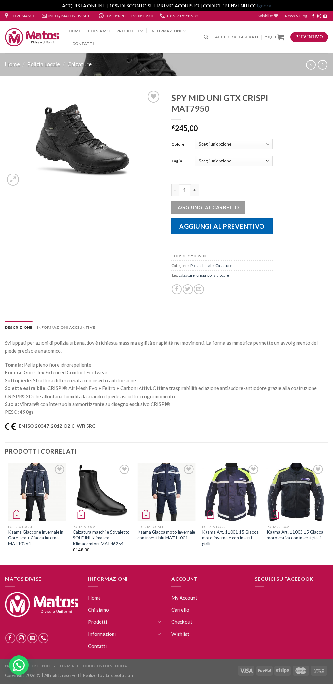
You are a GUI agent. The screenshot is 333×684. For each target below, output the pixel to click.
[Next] (324, 513)
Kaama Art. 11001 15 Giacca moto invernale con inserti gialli (230, 537)
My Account (184, 598)
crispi (201, 275)
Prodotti (127, 30)
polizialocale (218, 275)
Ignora (264, 5)
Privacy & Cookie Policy (30, 666)
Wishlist (180, 634)
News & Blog (296, 15)
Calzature (79, 64)
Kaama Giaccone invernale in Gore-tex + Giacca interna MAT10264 (35, 537)
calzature (187, 275)
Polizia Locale (43, 64)
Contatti (83, 43)
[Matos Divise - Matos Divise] (32, 37)
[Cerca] (206, 37)
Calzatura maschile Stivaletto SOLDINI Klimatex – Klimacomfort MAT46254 (101, 537)
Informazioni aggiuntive (66, 327)
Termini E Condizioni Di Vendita (93, 666)
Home (75, 30)
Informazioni (165, 30)
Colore (177, 144)
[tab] (19, 327)
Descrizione (19, 327)
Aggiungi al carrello (208, 207)
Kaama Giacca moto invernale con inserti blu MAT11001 (166, 534)
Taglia (176, 160)
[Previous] (8, 513)
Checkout (181, 622)
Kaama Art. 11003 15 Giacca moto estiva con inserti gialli (295, 534)
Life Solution (119, 675)
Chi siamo (99, 30)
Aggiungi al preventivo (222, 226)
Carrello (180, 610)
